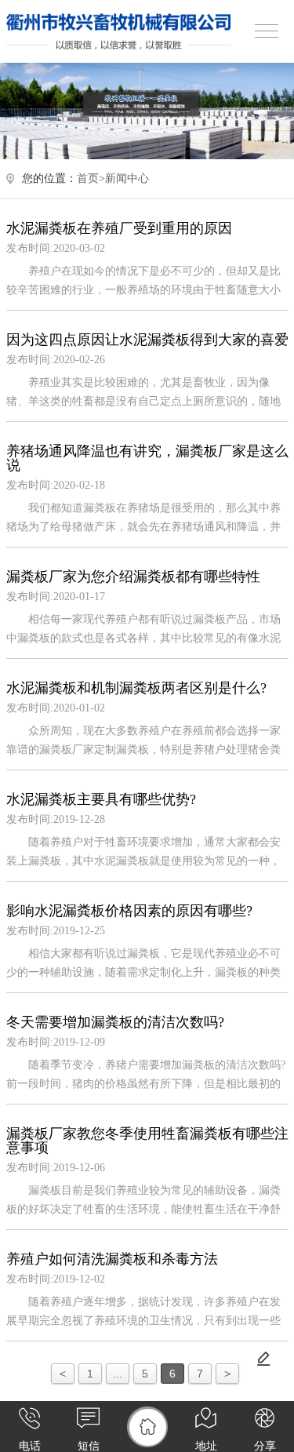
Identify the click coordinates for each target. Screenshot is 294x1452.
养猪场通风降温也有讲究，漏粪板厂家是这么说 (147, 458)
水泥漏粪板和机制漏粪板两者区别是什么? (136, 688)
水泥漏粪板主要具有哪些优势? (101, 799)
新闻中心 (127, 178)
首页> (91, 178)
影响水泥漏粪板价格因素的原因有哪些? (129, 911)
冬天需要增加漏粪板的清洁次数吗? (115, 1022)
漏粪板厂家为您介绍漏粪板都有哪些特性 (133, 577)
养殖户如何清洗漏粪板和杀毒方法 (112, 1259)
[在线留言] (263, 1359)
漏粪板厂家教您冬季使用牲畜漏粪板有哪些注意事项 (147, 1140)
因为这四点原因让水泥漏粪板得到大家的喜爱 (147, 340)
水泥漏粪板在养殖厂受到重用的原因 (119, 228)
